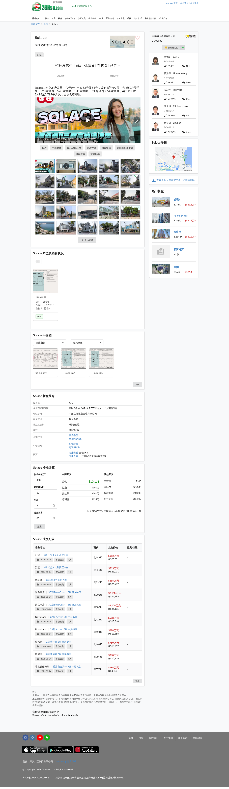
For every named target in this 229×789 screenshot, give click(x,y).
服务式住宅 (70, 18)
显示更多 (88, 240)
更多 (137, 681)
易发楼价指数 (151, 18)
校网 (129, 18)
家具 (101, 18)
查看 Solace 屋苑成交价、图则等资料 (175, 180)
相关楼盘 (73, 435)
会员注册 (194, 3)
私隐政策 (197, 737)
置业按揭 (110, 18)
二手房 (46, 18)
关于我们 (168, 737)
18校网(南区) (75, 438)
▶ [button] (88, 120)
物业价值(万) (40, 474)
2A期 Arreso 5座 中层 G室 (63, 616)
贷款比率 (38, 512)
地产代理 (138, 18)
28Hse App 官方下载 (65, 761)
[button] (38, 119)
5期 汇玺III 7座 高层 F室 (56, 555)
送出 (39, 526)
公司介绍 (163, 18)
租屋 (141, 737)
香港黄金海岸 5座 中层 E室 (67, 666)
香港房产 (36, 18)
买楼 (131, 737)
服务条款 (183, 737)
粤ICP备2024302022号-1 (35, 777)
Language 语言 (171, 3)
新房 (60, 18)
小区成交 (82, 18)
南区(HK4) (74, 447)
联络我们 (153, 737)
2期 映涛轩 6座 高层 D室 (58, 641)
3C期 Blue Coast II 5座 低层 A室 (64, 592)
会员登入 (184, 3)
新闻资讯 (121, 18)
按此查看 (73, 452)
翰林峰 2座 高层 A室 (56, 579)
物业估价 (92, 18)
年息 (36, 499)
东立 (39, 54)
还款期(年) (39, 487)
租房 (53, 18)
